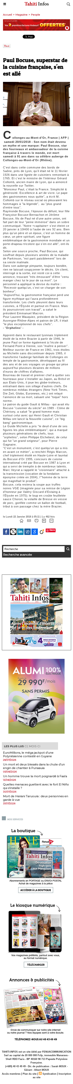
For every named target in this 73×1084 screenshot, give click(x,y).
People (35, 14)
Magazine (22, 14)
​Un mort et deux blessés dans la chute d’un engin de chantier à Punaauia (34, 766)
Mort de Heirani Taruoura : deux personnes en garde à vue (35, 798)
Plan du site (29, 1073)
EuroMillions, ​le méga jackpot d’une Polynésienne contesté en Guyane (28, 754)
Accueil (7, 14)
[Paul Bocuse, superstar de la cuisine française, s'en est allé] (36, 83)
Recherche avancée (17, 554)
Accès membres (11, 1073)
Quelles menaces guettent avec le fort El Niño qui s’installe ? (36, 786)
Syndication (49, 1073)
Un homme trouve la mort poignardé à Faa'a (35, 776)
